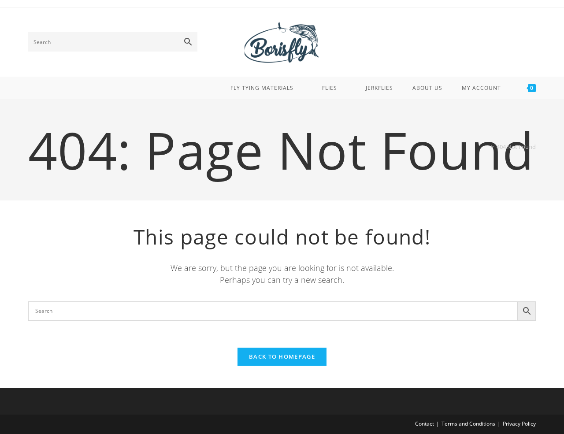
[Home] (486, 147)
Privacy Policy (519, 423)
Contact (424, 423)
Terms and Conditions (468, 423)
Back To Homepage (282, 356)
